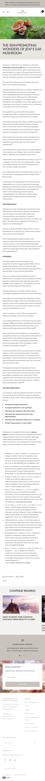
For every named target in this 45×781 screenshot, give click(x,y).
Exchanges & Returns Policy (32, 718)
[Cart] (41, 12)
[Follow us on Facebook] (5, 760)
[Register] (35, 743)
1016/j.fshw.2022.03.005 (24, 502)
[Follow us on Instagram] (10, 760)
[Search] (8, 12)
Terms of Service (30, 731)
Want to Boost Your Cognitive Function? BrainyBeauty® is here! (19, 618)
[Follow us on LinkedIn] (14, 760)
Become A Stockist (31, 702)
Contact (27, 710)
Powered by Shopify (20, 775)
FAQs (26, 706)
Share (5, 580)
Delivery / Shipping (31, 727)
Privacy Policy (29, 713)
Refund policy (30, 723)
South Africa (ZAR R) (10, 769)
